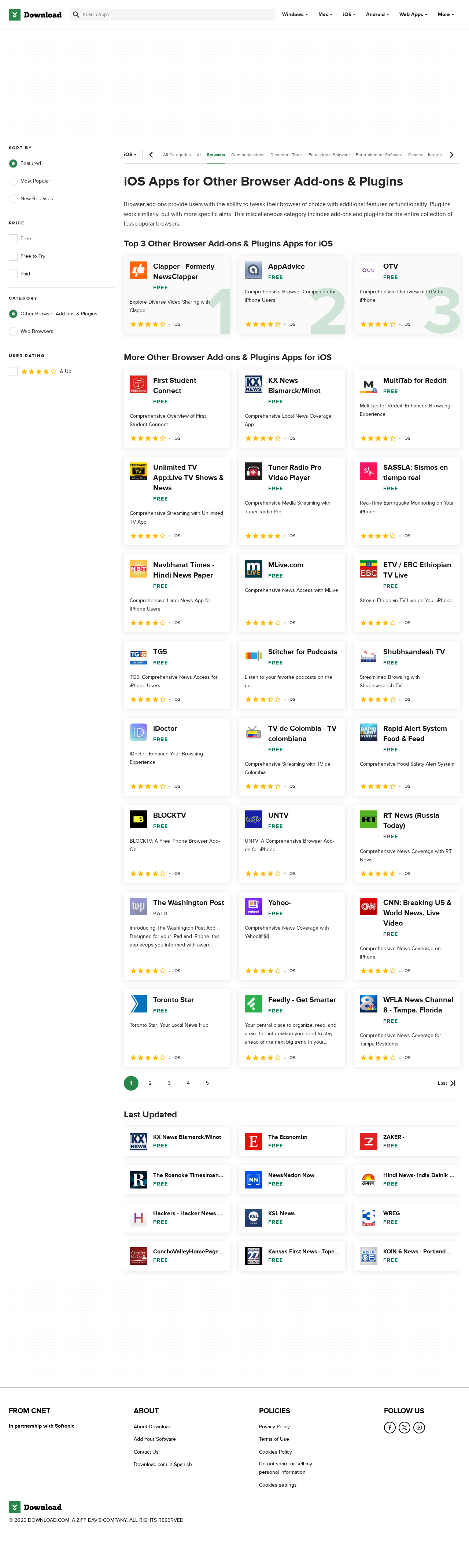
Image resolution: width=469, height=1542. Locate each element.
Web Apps (411, 14)
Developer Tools (286, 154)
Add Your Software (155, 1439)
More (444, 14)
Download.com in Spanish (163, 1464)
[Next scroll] (451, 155)
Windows (293, 14)
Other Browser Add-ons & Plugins (59, 314)
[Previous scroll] (151, 155)
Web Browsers (37, 331)
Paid (25, 274)
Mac (323, 14)
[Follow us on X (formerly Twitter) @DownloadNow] (404, 1427)
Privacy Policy (274, 1427)
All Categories (177, 154)
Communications (248, 154)
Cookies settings (278, 1485)
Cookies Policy (275, 1452)
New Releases (37, 198)
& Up (65, 371)
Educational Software (329, 154)
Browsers (216, 155)
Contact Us (146, 1452)
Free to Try (33, 256)
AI (199, 154)
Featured (31, 163)
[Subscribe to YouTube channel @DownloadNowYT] (419, 1427)
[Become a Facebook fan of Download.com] (390, 1427)
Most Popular (35, 181)
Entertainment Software (379, 154)
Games (415, 154)
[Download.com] (35, 15)
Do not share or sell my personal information (285, 1468)
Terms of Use (274, 1439)
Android (375, 14)
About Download (152, 1427)
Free (26, 238)
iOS (347, 14)
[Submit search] (76, 15)
